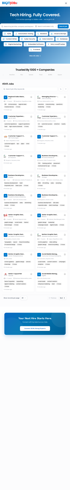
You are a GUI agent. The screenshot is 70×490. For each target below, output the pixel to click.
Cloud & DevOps (60, 34)
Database (64, 39)
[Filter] (66, 89)
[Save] (31, 97)
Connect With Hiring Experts (35, 328)
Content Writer (11, 39)
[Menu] (66, 3)
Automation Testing (25, 34)
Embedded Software (36, 44)
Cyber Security (29, 39)
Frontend (36, 49)
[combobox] (46, 26)
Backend (43, 34)
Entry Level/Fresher (58, 44)
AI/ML (9, 34)
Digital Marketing (14, 44)
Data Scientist (47, 39)
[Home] (10, 3)
